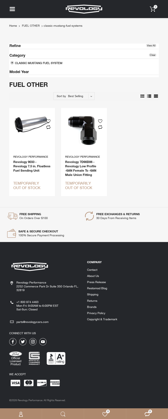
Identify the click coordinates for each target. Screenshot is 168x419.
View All (151, 45)
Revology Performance (30, 156)
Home (13, 25)
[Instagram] (32, 341)
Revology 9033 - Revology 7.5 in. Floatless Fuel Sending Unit (31, 166)
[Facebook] (12, 341)
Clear (153, 55)
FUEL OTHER (31, 25)
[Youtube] (43, 341)
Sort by (61, 96)
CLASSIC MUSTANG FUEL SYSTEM (38, 63)
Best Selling (75, 96)
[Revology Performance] (84, 8)
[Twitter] (22, 341)
